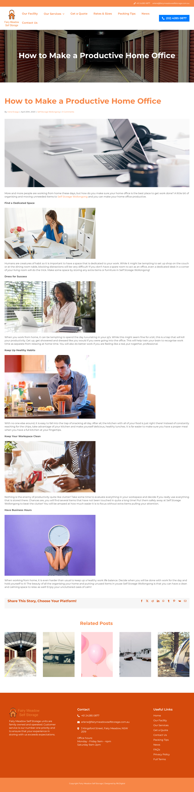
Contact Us (160, 735)
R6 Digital (120, 783)
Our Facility (160, 720)
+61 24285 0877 (143, 3)
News (156, 744)
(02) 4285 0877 (176, 18)
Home (157, 715)
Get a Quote (160, 730)
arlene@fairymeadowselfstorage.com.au (170, 3)
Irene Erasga (13, 112)
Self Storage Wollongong (48, 112)
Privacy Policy (161, 754)
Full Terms (159, 759)
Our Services (161, 725)
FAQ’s (156, 749)
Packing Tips (161, 739)
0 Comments (68, 112)
